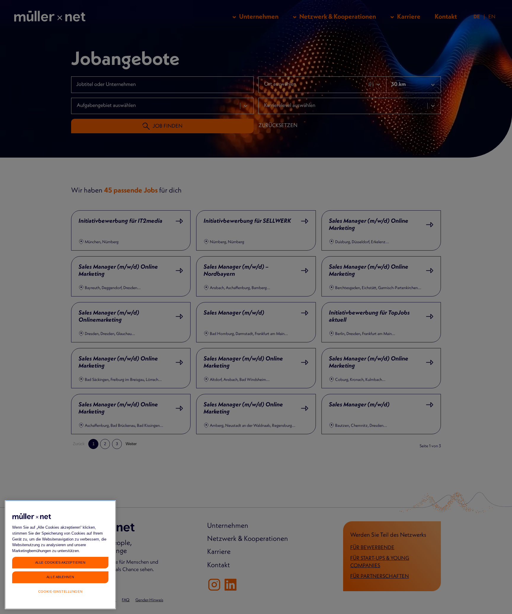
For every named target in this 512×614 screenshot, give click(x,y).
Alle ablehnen (60, 576)
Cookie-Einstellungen (60, 591)
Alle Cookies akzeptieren (60, 562)
